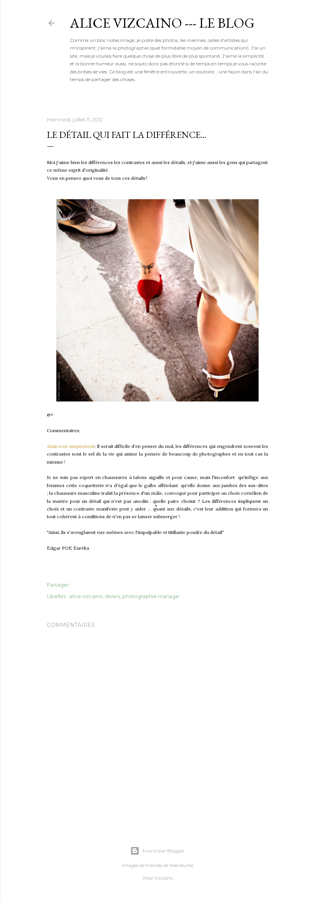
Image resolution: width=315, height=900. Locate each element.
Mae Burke (181, 865)
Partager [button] (58, 585)
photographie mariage (150, 596)
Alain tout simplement (70, 446)
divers (112, 596)
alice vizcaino (86, 596)
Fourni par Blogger (164, 851)
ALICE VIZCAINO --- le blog (162, 23)
